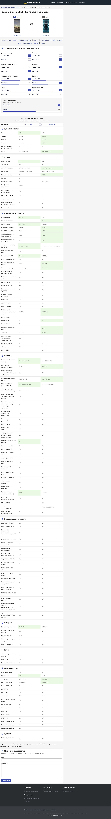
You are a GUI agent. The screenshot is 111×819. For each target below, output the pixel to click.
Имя (2, 757)
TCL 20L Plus (5, 55)
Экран (15, 40)
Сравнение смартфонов (56, 2)
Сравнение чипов (68, 791)
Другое (36, 43)
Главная (2, 7)
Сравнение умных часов (50, 791)
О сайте (26, 810)
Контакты (33, 810)
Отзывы (43, 43)
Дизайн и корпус (6, 40)
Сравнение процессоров (31, 798)
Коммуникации (27, 43)
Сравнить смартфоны (12, 7)
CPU (76, 2)
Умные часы (68, 2)
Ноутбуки (82, 2)
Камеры (36, 40)
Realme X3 (4, 59)
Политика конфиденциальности (46, 810)
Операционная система (48, 40)
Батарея (59, 40)
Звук (19, 43)
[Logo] (32, 3)
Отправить (6, 780)
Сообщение (4, 763)
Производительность (25, 40)
